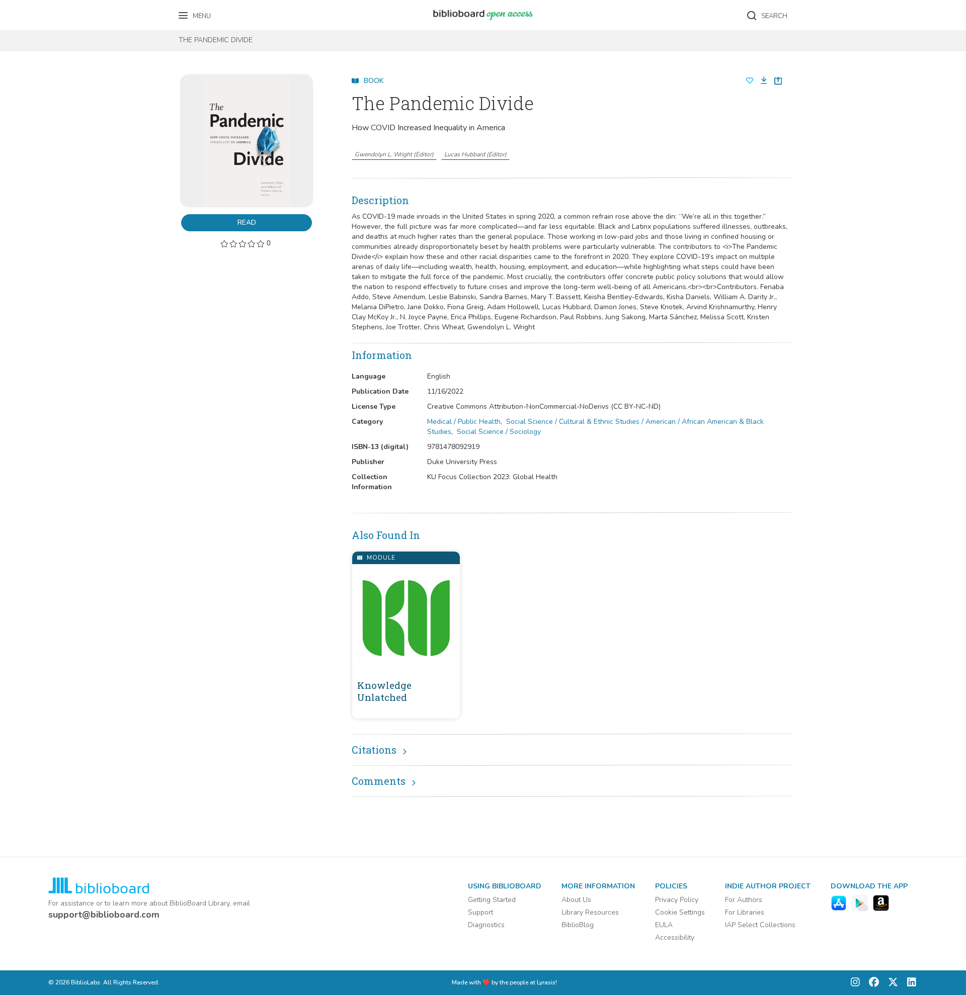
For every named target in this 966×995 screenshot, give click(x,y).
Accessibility (674, 937)
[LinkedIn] (909, 982)
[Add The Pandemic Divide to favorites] (749, 80)
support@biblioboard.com (103, 915)
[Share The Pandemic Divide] (778, 80)
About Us (576, 899)
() (394, 154)
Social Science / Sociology (499, 431)
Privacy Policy (676, 899)
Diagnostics (486, 925)
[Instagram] (855, 982)
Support (480, 912)
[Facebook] (871, 982)
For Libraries (744, 912)
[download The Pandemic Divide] (761, 80)
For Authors (743, 899)
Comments (379, 781)
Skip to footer (50, 11)
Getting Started (492, 899)
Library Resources (590, 912)
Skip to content (52, 11)
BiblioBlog (577, 925)
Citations (374, 750)
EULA (664, 925)
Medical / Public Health (464, 421)
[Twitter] (890, 982)
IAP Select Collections (760, 925)
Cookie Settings (680, 912)
